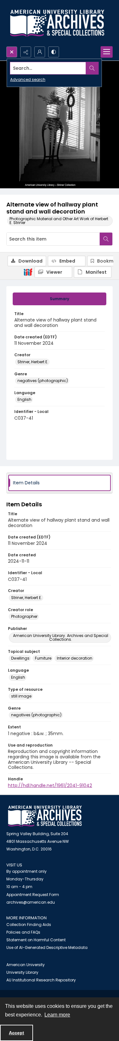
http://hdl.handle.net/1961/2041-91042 (50, 785)
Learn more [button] (57, 1014)
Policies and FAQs (23, 932)
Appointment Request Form (32, 894)
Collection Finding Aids (28, 924)
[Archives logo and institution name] (57, 23)
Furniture (43, 658)
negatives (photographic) (42, 380)
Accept (16, 1032)
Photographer (24, 616)
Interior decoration (74, 658)
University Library (22, 972)
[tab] (59, 299)
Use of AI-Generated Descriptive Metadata (47, 947)
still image (21, 696)
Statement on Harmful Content (36, 940)
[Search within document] (106, 239)
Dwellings (20, 658)
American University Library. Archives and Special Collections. (60, 637)
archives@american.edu (30, 902)
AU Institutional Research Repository (41, 980)
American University (25, 964)
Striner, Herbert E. (32, 362)
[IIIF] (28, 271)
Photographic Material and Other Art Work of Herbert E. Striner (59, 220)
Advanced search (27, 79)
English (24, 399)
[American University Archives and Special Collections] (44, 816)
